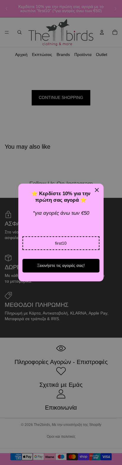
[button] (61, 243)
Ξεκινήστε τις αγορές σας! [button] (61, 265)
